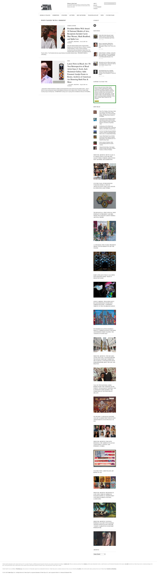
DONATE (97, 101)
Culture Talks (110, 15)
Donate (95, 5)
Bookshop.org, (19, 568)
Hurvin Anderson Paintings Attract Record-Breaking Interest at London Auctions (106, 143)
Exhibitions (55, 15)
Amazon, (85, 564)
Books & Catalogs (45, 15)
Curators (64, 15)
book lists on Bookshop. (111, 568)
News (102, 15)
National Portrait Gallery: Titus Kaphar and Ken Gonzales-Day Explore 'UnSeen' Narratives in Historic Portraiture (107, 148)
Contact (95, 8)
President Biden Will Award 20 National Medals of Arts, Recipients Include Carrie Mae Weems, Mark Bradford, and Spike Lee (78, 33)
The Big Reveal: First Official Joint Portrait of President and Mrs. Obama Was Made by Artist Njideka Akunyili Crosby (107, 127)
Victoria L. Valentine (73, 41)
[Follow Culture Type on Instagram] (94, 26)
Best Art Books (81, 15)
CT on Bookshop (97, 7)
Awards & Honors (71, 25)
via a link (126, 564)
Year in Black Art (93, 15)
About (95, 3)
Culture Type (10, 572)
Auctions (71, 15)
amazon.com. (67, 564)
